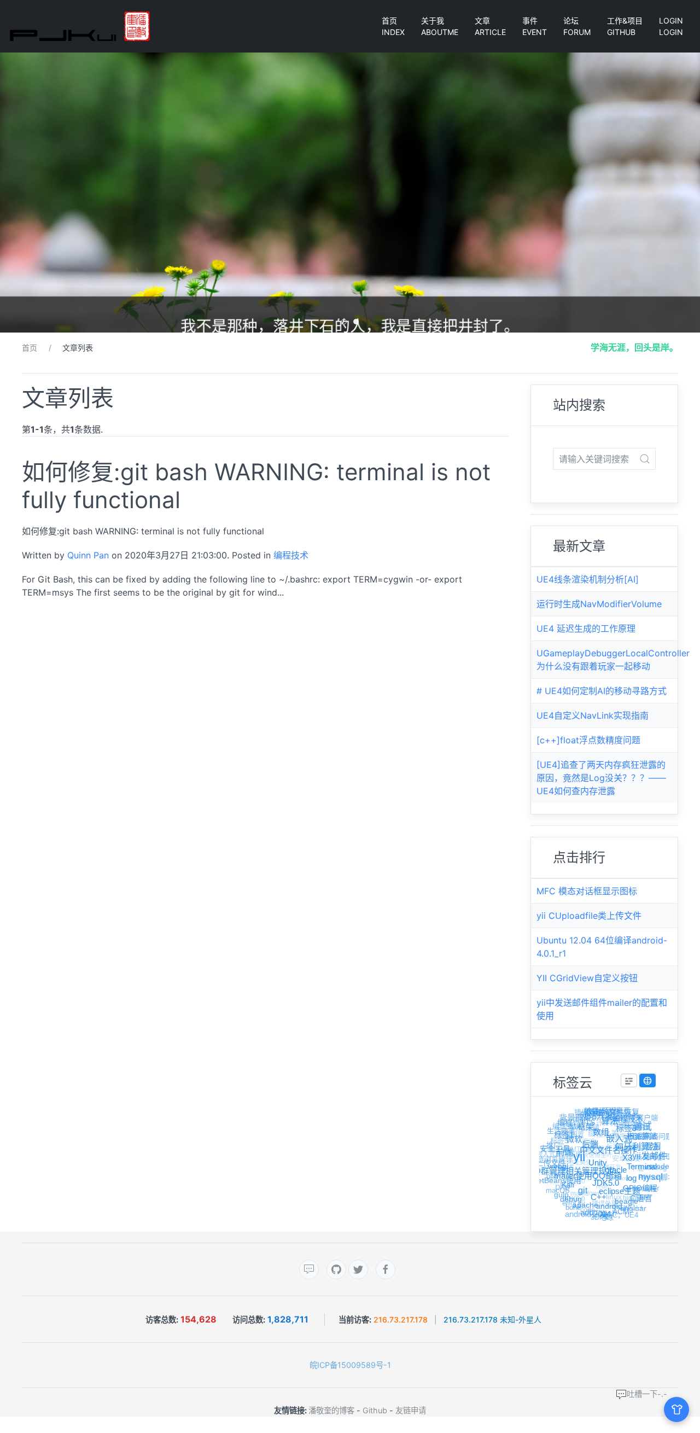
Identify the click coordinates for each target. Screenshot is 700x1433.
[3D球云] (647, 1081)
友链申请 (410, 1410)
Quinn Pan (88, 555)
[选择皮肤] (676, 1409)
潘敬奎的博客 (331, 1410)
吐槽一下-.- (647, 1394)
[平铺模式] (629, 1081)
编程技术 (290, 555)
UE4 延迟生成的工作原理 (585, 628)
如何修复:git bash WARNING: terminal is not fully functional (256, 485)
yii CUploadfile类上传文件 (588, 915)
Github (375, 1410)
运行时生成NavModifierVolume (599, 603)
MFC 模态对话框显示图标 (586, 891)
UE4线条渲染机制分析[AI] (587, 579)
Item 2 (358, 322)
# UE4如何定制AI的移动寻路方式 (601, 690)
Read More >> (50, 617)
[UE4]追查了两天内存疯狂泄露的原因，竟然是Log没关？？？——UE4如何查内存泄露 (601, 777)
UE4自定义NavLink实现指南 (592, 715)
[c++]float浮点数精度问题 (588, 740)
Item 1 (346, 322)
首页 (29, 347)
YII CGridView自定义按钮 (587, 977)
